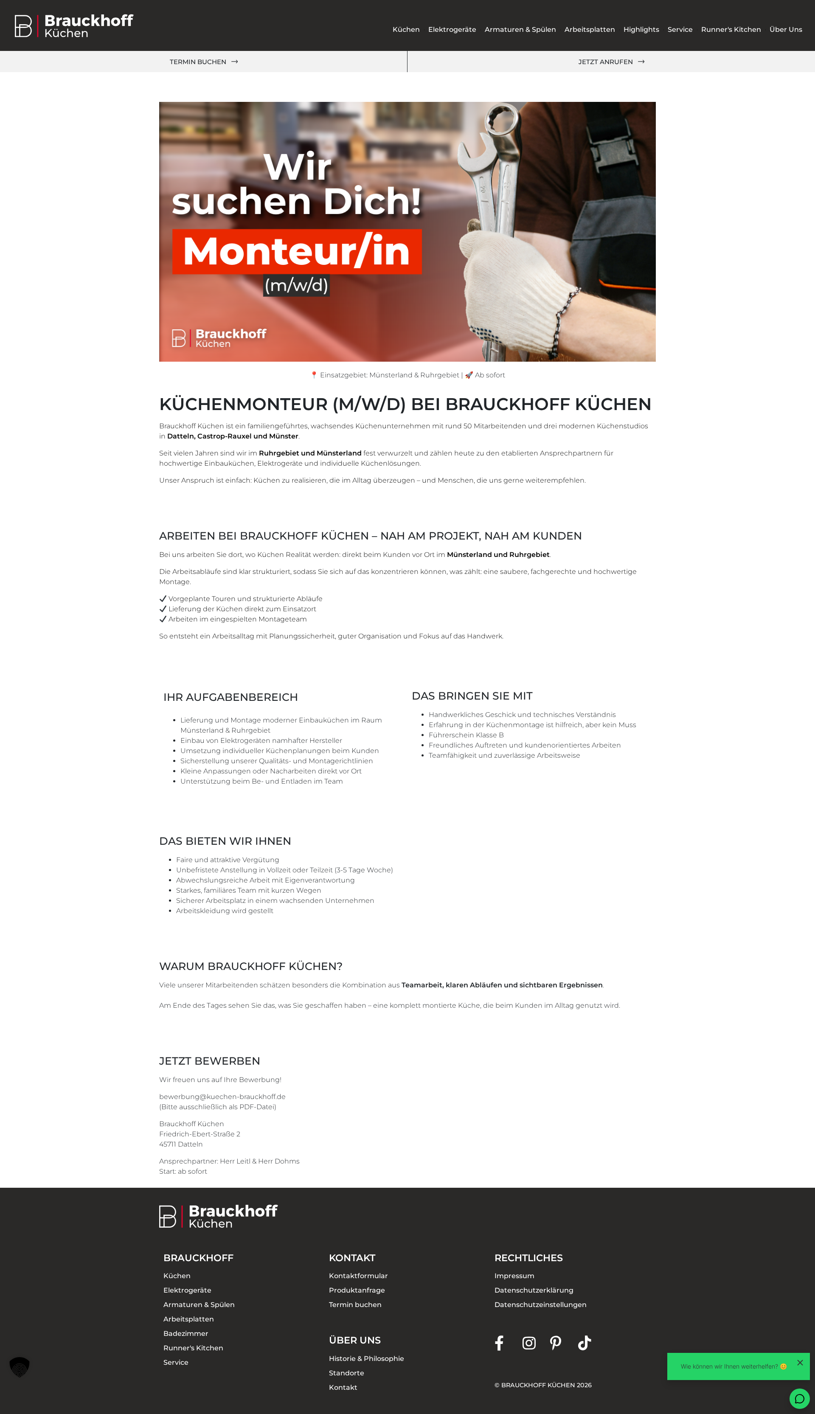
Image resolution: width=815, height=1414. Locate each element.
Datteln (180, 436)
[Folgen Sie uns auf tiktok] (592, 1342)
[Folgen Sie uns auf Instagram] (537, 1342)
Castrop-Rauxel (224, 436)
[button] (19, 1367)
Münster (283, 436)
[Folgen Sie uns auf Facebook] (509, 1342)
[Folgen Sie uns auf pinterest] (564, 1342)
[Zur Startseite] (74, 26)
